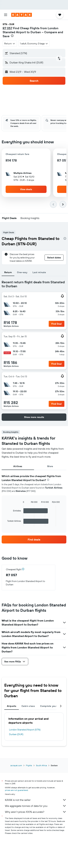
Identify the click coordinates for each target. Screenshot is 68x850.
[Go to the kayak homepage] (21, 15)
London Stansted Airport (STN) (24, 729)
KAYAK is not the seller (18, 800)
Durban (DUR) (16, 734)
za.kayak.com (16, 765)
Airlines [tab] (17, 466)
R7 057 (7, 28)
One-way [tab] (22, 272)
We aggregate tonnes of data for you (26, 805)
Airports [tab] (11, 706)
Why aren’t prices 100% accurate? (24, 811)
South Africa (41, 765)
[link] (34, 539)
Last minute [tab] (39, 272)
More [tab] (50, 466)
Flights (29, 765)
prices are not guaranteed (16, 790)
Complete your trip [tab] (51, 706)
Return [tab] (8, 272)
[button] (5, 14)
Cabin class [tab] (28, 706)
